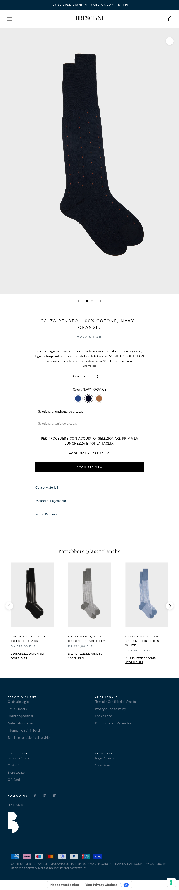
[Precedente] (78, 301)
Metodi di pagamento (22, 723)
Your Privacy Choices (101, 885)
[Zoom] (170, 41)
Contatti (13, 765)
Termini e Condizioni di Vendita (115, 702)
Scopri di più (77, 658)
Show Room (103, 765)
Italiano (15, 805)
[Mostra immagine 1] (87, 301)
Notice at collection (64, 885)
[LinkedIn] (54, 795)
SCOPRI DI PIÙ (116, 4)
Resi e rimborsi (17, 709)
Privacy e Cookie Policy (110, 709)
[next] (170, 606)
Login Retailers (104, 758)
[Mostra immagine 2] (92, 301)
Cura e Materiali (46, 487)
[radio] (78, 398)
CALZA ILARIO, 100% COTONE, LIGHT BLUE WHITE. (143, 641)
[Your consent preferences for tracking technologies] (171, 882)
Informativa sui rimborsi (24, 730)
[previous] (9, 606)
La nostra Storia (18, 758)
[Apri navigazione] (9, 19)
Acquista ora (89, 467)
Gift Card (14, 780)
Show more (89, 365)
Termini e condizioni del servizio (29, 737)
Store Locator (17, 772)
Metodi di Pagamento (50, 501)
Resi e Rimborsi (46, 514)
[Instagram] (44, 795)
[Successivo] (100, 301)
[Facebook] (34, 795)
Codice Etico (103, 716)
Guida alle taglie (18, 702)
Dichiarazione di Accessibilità (114, 723)
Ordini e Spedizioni (20, 716)
